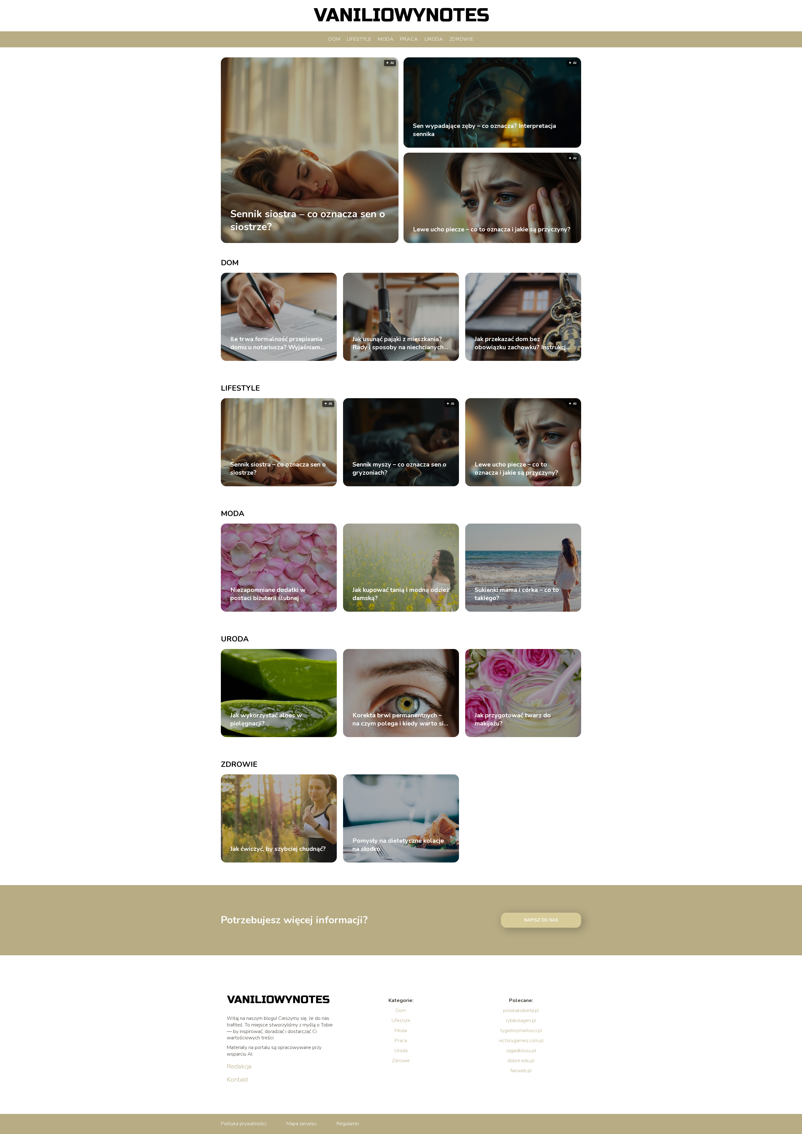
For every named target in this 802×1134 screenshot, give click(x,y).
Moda (386, 39)
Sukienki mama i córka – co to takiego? (517, 594)
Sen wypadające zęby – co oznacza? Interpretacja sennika (484, 130)
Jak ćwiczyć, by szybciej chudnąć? (278, 849)
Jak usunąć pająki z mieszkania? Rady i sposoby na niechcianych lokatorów (398, 343)
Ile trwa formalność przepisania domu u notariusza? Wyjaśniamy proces (277, 343)
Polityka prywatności (243, 1123)
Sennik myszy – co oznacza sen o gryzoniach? (399, 469)
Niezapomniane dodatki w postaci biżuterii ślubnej (267, 594)
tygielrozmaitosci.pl (521, 1030)
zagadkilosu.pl (521, 1050)
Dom (334, 39)
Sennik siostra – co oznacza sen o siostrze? (307, 220)
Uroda (433, 39)
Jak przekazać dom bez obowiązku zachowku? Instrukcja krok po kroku (522, 343)
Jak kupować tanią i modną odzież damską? (400, 594)
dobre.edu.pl (521, 1060)
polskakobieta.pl (521, 1010)
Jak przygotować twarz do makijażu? (513, 719)
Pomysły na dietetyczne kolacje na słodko (398, 845)
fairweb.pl (521, 1070)
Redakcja (239, 1067)
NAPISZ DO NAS (541, 920)
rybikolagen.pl (521, 1020)
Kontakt (237, 1080)
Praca (409, 39)
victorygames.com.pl (521, 1040)
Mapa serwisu (301, 1123)
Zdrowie (462, 39)
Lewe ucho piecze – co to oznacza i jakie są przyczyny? (491, 229)
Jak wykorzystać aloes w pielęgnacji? (266, 719)
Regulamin (347, 1123)
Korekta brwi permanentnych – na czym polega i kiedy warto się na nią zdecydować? (399, 719)
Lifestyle (359, 39)
